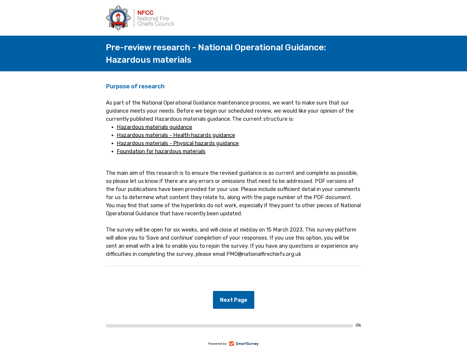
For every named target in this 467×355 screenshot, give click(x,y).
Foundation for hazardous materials (161, 151)
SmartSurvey (250, 344)
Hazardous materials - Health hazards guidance (176, 135)
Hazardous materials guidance (154, 127)
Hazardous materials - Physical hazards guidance (178, 143)
